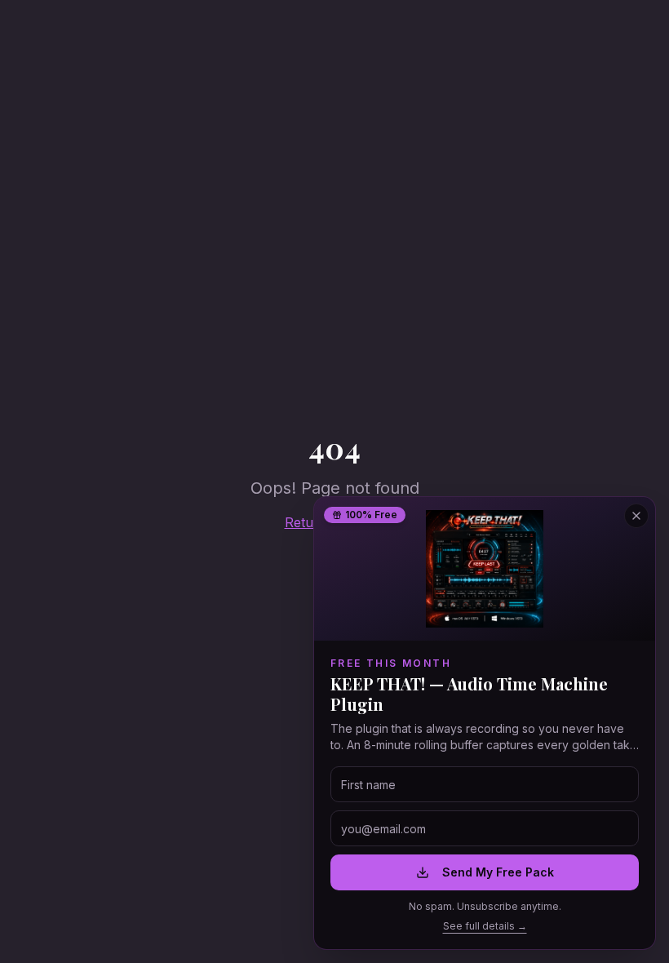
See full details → (485, 926)
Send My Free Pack (498, 872)
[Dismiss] (311, 890)
